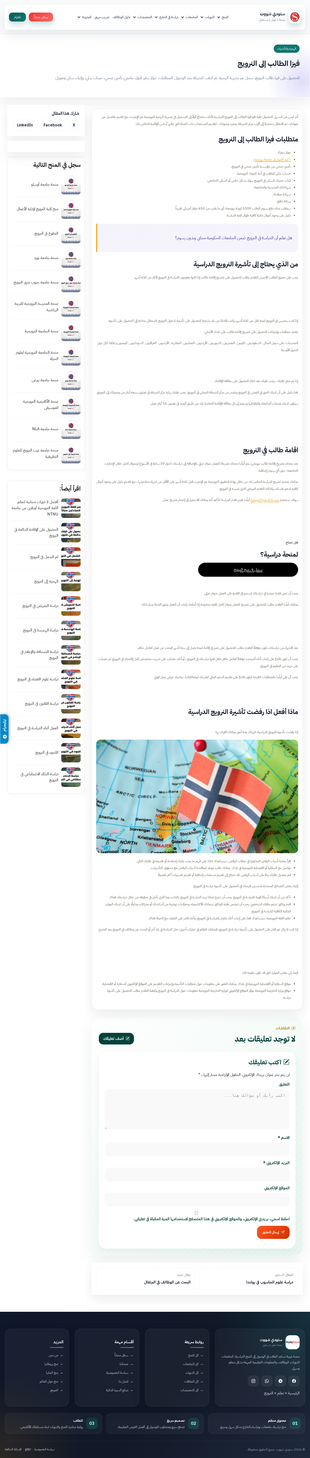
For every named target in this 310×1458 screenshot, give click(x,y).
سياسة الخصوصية (117, 1372)
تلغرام (17, 17)
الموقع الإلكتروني (277, 1188)
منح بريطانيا (51, 1364)
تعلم (280, 1393)
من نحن (53, 1355)
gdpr (28, 1449)
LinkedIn (25, 125)
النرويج (268, 1393)
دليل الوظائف (121, 17)
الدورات (210, 17)
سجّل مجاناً (41, 17)
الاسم (284, 1138)
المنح (225, 17)
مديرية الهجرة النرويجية (264, 499)
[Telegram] (280, 1381)
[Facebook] (294, 1381)
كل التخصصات (189, 1390)
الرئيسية (294, 1393)
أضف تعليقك (113, 1039)
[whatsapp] (266, 1381)
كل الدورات (192, 1372)
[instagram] (253, 1381)
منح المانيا (52, 1372)
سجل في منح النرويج (248, 570)
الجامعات (192, 17)
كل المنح (193, 1355)
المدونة (86, 17)
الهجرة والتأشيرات (286, 48)
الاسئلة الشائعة (13, 1449)
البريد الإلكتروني (276, 1163)
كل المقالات (191, 1381)
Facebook (53, 125)
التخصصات (145, 17)
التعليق (284, 1084)
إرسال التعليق (270, 1232)
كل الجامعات (190, 1364)
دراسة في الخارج (168, 17)
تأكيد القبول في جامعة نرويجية (272, 159)
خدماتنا (124, 1364)
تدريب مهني (101, 17)
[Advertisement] (197, 298)
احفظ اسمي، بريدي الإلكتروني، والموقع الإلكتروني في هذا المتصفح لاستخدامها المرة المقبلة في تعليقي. (211, 1219)
